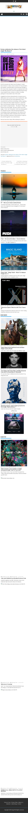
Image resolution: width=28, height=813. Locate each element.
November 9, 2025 (5, 345)
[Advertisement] (14, 31)
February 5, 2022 (5, 467)
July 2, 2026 (4, 237)
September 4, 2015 (5, 788)
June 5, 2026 (4, 305)
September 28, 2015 (5, 682)
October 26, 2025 (5, 404)
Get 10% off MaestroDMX (14, 413)
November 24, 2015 (5, 576)
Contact (19, 804)
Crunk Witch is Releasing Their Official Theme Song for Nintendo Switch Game (21, 163)
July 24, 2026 (4, 201)
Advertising (14, 804)
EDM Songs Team (11, 54)
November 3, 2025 (5, 369)
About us (21, 802)
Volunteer (8, 804)
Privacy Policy (14, 802)
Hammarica (17, 156)
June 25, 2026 (4, 270)
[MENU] (27, 14)
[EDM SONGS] (2, 14)
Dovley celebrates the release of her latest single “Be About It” (6, 163)
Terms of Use (7, 802)
